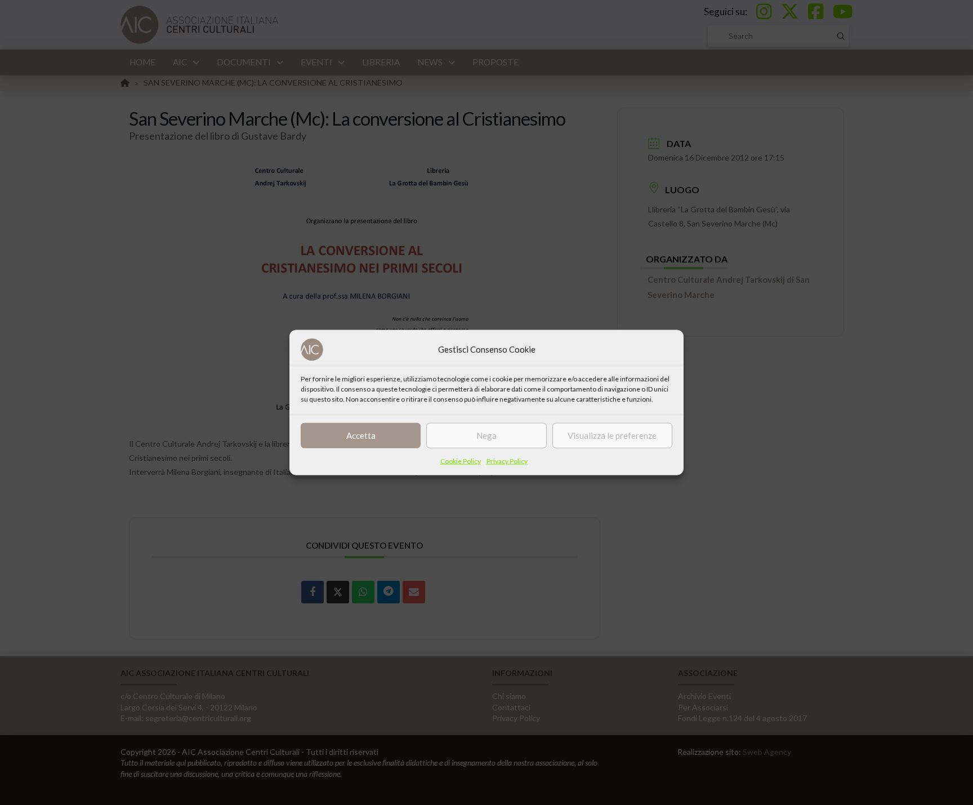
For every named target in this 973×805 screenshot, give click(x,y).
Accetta (361, 435)
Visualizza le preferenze (612, 435)
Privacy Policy (507, 460)
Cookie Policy (460, 460)
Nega (486, 435)
